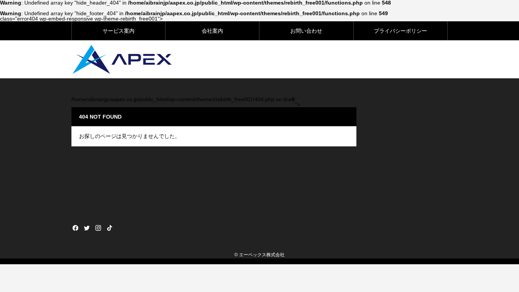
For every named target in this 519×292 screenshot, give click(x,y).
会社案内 (212, 31)
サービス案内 (118, 31)
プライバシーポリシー (400, 31)
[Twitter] (86, 228)
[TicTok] (109, 228)
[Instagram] (98, 228)
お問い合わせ (306, 31)
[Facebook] (75, 228)
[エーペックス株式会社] (122, 59)
